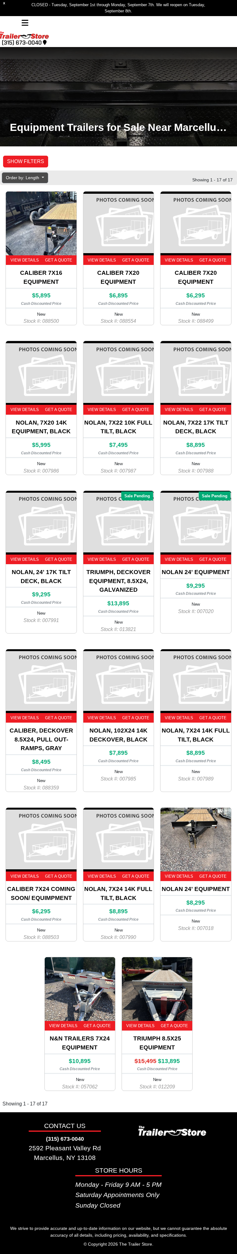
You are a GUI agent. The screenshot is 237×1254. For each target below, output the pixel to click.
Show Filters (25, 161)
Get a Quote (58, 260)
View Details (24, 260)
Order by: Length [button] (23, 177)
